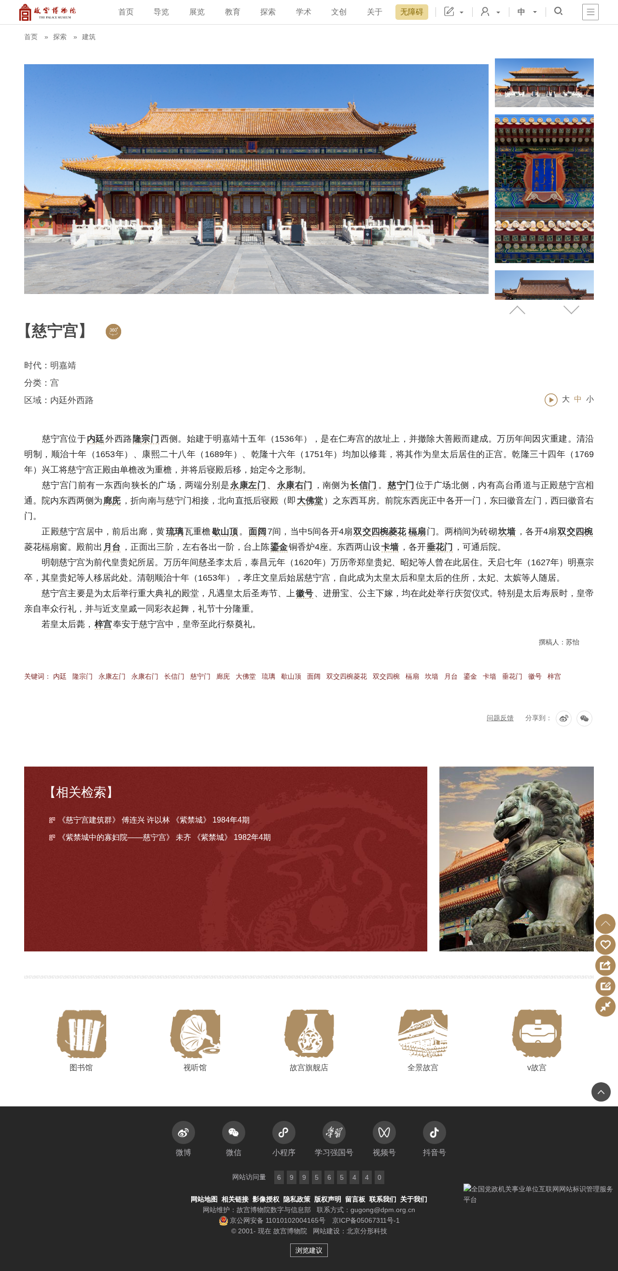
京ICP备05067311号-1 (366, 1220)
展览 (197, 12)
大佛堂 (246, 676)
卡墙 (489, 676)
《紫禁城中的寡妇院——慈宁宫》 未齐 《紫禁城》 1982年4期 (164, 837)
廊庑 (223, 676)
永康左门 (112, 676)
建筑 (89, 37)
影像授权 (266, 1199)
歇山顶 (291, 676)
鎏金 (470, 676)
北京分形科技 (367, 1231)
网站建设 (326, 1231)
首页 (126, 12)
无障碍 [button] (411, 12)
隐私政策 (296, 1199)
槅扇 (412, 676)
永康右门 (144, 676)
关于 (374, 12)
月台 (451, 676)
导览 (161, 12)
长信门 (174, 676)
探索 (268, 12)
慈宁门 (200, 676)
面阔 (314, 676)
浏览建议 (309, 1250)
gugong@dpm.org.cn (383, 1210)
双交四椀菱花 (346, 676)
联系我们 (382, 1199)
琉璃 (268, 676)
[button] (605, 924)
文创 (339, 12)
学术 (303, 12)
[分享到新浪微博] (564, 718)
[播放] (551, 399)
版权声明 (327, 1199)
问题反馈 (500, 718)
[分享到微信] (584, 718)
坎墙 (431, 676)
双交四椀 (386, 676)
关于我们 (413, 1199)
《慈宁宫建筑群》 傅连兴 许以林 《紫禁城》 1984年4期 (154, 820)
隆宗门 (82, 676)
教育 (232, 12)
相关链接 (235, 1199)
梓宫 (554, 676)
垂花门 (512, 676)
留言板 (355, 1199)
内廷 (60, 676)
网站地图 (204, 1199)
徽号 (535, 676)
